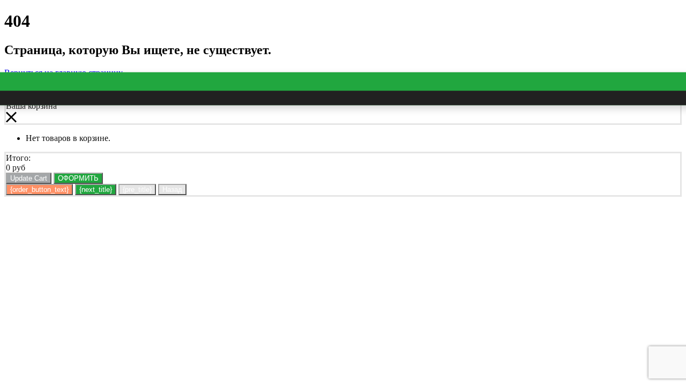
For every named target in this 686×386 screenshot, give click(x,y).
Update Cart (28, 178)
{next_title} (95, 189)
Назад (172, 189)
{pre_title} (137, 189)
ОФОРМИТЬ (78, 178)
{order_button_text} (39, 189)
